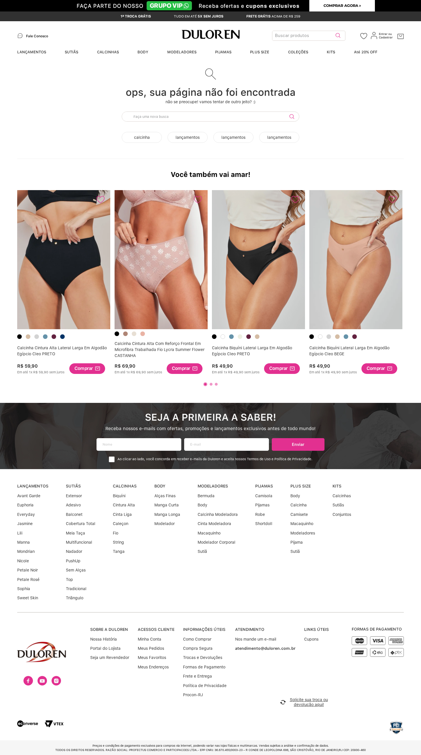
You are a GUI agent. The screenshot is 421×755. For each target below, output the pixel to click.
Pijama (296, 542)
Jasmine (25, 523)
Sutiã (202, 551)
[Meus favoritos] (363, 36)
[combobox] (316, 36)
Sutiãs (338, 505)
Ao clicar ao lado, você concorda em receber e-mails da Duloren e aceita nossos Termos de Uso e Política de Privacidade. (214, 459)
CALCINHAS (108, 52)
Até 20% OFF (365, 52)
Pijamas (262, 505)
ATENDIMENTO (249, 629)
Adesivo (73, 505)
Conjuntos (342, 514)
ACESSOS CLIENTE (156, 629)
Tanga (119, 551)
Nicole (23, 561)
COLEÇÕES (298, 52)
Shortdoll (263, 523)
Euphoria (25, 505)
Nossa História (103, 639)
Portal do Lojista (105, 648)
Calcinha (298, 505)
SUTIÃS (71, 52)
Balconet (74, 514)
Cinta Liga (122, 514)
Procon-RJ (193, 694)
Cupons (311, 639)
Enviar (298, 444)
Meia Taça (75, 533)
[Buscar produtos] (338, 35)
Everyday (26, 514)
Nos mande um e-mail (255, 639)
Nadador (74, 551)
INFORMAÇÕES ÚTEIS (204, 629)
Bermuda (206, 495)
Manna (23, 542)
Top (69, 579)
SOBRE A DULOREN (109, 629)
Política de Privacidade (205, 685)
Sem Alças (76, 570)
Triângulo (74, 598)
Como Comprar (197, 639)
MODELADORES (181, 52)
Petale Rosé (28, 579)
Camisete (299, 514)
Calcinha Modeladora (218, 514)
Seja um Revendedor (109, 657)
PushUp (73, 561)
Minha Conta (149, 639)
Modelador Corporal (216, 542)
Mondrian (26, 551)
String (118, 542)
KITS (331, 52)
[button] (87, 368)
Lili (19, 533)
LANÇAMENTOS (31, 52)
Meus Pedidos (151, 648)
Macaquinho (209, 533)
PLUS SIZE (259, 52)
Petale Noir (27, 570)
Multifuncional (79, 542)
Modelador (164, 523)
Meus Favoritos (152, 657)
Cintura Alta (124, 505)
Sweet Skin (27, 598)
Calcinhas (342, 495)
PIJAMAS (223, 52)
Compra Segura (198, 648)
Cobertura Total (80, 523)
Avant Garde (28, 495)
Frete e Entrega (197, 676)
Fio (115, 533)
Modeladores (302, 533)
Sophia (23, 588)
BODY (142, 52)
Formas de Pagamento (204, 667)
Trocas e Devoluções (202, 657)
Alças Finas (165, 495)
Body (202, 505)
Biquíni (119, 495)
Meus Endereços (153, 667)
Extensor (74, 495)
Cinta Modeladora (214, 523)
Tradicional (76, 588)
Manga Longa (167, 514)
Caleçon (120, 523)
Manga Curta (166, 505)
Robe (260, 514)
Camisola (263, 495)
